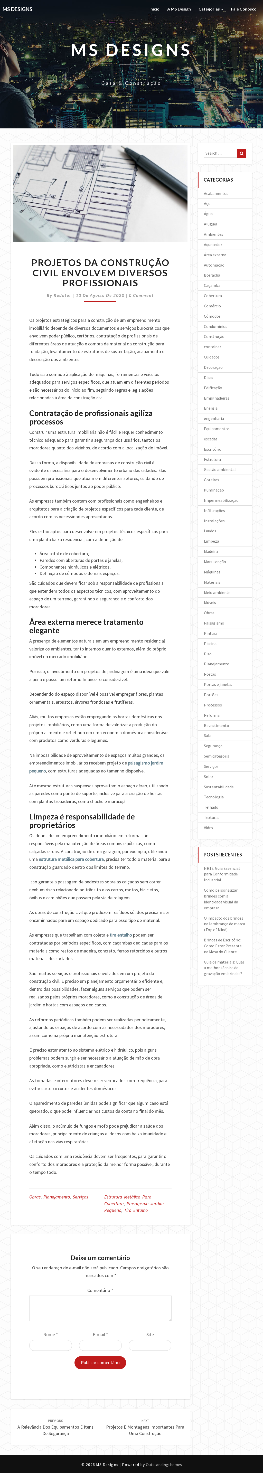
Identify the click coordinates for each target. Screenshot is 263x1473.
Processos (213, 704)
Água (208, 213)
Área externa (215, 254)
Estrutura (212, 459)
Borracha (212, 275)
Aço (207, 203)
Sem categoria (216, 756)
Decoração (213, 367)
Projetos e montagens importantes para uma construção (145, 1427)
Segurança (213, 745)
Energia (211, 408)
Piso (208, 653)
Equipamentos (217, 428)
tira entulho (121, 935)
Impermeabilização (221, 500)
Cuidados (212, 357)
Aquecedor (213, 244)
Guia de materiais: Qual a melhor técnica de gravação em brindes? (224, 967)
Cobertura (213, 295)
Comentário (100, 1290)
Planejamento (56, 1197)
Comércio (212, 305)
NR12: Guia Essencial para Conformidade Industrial (222, 874)
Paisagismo (214, 623)
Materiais (212, 582)
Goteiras (211, 479)
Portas (210, 674)
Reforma (212, 715)
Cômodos (212, 316)
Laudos (210, 530)
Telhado (211, 807)
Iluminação (214, 490)
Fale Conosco (244, 8)
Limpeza (211, 541)
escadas (211, 438)
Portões (211, 694)
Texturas (211, 817)
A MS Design (179, 8)
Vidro (208, 827)
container (212, 346)
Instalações (214, 520)
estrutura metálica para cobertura (71, 859)
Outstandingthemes (164, 1464)
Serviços (80, 1197)
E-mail (100, 1334)
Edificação (213, 387)
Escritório (212, 449)
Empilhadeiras (216, 398)
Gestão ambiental (220, 469)
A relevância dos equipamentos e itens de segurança (55, 1427)
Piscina (210, 643)
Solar (208, 776)
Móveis (210, 602)
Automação (214, 265)
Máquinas (212, 571)
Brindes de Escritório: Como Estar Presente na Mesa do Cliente (223, 945)
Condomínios (215, 326)
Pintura (210, 633)
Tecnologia (214, 796)
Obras (35, 1197)
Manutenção (215, 561)
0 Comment (141, 295)
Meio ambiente (217, 592)
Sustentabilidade (219, 786)
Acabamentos (216, 193)
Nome (50, 1334)
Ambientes (213, 234)
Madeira (211, 551)
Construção (214, 336)
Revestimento (216, 725)
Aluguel (210, 223)
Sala (207, 735)
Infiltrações (214, 510)
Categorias (210, 8)
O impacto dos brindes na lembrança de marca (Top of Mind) (224, 923)
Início (154, 8)
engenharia (214, 418)
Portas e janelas (218, 684)
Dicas (208, 377)
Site (150, 1334)
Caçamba (212, 285)
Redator (62, 295)
